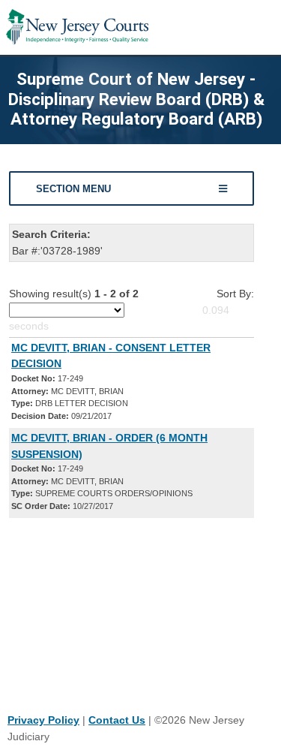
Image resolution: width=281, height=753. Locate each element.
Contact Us (116, 720)
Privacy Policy (43, 720)
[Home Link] (77, 27)
